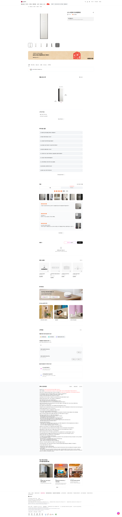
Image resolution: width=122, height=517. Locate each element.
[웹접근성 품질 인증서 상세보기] (56, 473)
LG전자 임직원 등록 (63, 451)
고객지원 (30, 4)
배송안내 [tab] (71, 386)
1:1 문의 (39, 457)
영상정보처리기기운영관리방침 (56, 451)
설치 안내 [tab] (80, 386)
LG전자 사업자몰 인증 (83, 451)
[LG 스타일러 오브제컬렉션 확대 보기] (44, 26)
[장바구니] (89, 2)
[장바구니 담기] (48, 271)
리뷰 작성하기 (79, 184)
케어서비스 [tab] (72, 187)
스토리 (38, 4)
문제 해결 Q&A (44, 336)
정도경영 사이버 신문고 (90, 451)
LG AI (44, 4)
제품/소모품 (23, 4)
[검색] (85, 2)
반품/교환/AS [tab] (75, 386)
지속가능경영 (96, 1)
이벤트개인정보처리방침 (49, 451)
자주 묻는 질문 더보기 (61, 174)
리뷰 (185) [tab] (33, 64)
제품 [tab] (50, 187)
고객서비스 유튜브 (30, 470)
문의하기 (80, 242)
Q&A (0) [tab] (37, 64)
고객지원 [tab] (49, 64)
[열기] (50, 340)
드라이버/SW (52, 336)
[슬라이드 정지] (87, 58)
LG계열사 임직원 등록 (69, 451)
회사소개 (92, 1)
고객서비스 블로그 (35, 470)
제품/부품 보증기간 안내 (61, 336)
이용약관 (32, 451)
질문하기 (70, 242)
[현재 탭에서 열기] (61, 55)
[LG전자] (23, 2)
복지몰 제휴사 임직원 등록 (76, 451)
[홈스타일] (47, 4)
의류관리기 (38, 6)
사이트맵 (29, 451)
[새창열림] (52, 4)
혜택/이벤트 (34, 4)
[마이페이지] (87, 2)
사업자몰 (100, 1)
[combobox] (61, 345)
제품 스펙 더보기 (60, 119)
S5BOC (41, 6)
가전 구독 (26, 4)
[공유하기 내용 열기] (93, 12)
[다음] (92, 58)
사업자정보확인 (45, 465)
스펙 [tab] (29, 64)
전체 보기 (81, 260)
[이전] (91, 58)
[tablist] (61, 188)
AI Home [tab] (45, 64)
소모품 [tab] (41, 64)
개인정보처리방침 (43, 451)
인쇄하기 (81, 77)
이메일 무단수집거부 (37, 451)
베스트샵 (41, 4)
